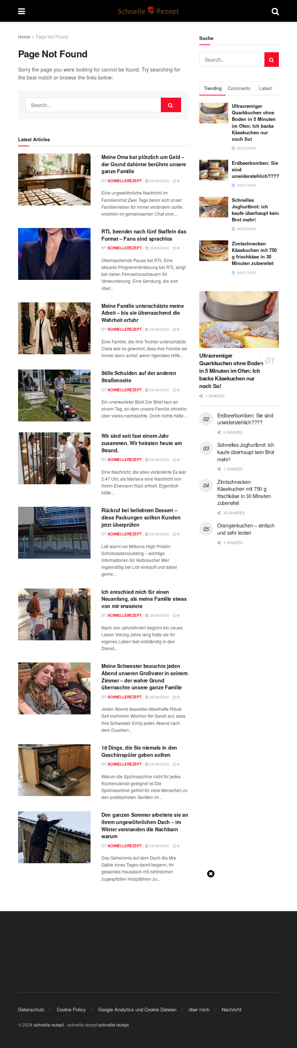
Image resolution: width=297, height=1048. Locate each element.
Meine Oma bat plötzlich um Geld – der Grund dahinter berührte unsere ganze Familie (143, 164)
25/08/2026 (158, 534)
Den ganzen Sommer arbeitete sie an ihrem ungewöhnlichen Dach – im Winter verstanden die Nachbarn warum (144, 825)
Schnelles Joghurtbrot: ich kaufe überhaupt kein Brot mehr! (255, 209)
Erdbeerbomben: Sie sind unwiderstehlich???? (245, 419)
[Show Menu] (21, 11)
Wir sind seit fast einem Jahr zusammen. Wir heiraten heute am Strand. (141, 442)
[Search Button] (275, 11)
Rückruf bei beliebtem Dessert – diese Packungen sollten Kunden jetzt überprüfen (141, 517)
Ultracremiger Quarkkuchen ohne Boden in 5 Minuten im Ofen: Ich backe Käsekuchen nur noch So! (254, 122)
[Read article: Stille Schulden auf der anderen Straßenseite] (54, 395)
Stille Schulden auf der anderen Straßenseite (138, 376)
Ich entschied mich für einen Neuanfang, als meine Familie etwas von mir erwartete (144, 598)
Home (24, 36)
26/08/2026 (158, 180)
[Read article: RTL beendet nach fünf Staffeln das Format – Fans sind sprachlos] (54, 254)
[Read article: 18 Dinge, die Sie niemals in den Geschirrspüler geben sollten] (54, 770)
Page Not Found (52, 36)
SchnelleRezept (125, 180)
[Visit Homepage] (148, 11)
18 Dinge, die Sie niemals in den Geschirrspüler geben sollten (139, 751)
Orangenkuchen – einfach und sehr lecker (246, 529)
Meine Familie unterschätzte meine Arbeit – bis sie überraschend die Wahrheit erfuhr (142, 312)
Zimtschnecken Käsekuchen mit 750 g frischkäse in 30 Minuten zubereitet (254, 253)
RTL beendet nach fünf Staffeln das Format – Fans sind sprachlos (143, 235)
